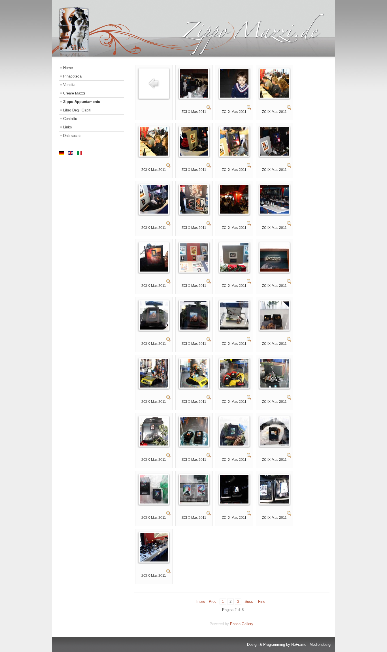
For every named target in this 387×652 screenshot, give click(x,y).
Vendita (69, 85)
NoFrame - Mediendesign (311, 644)
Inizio (200, 601)
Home (68, 68)
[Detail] (209, 108)
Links (67, 127)
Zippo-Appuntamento (81, 102)
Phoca (235, 624)
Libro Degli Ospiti (77, 110)
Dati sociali (72, 136)
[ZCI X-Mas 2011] (194, 96)
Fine (261, 601)
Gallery (247, 624)
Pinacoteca (72, 76)
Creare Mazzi (74, 93)
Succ (248, 601)
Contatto (70, 119)
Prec (212, 601)
